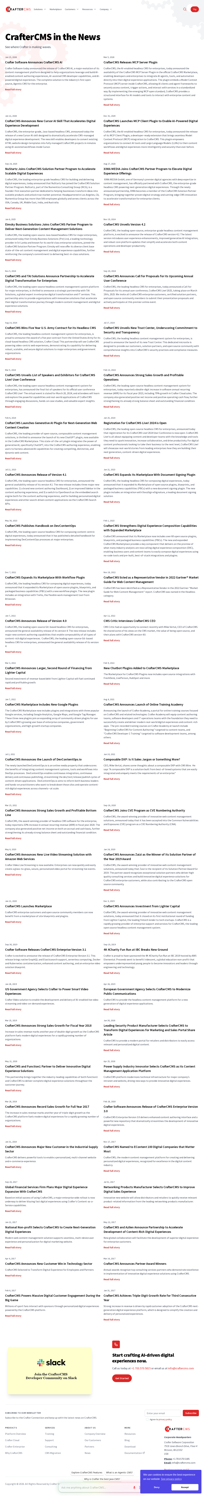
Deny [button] (157, 1487)
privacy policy (165, 1419)
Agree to (161, 1419)
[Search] (185, 9)
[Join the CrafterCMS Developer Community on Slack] (50, 1370)
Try (194, 9)
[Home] (18, 9)
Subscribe (190, 1413)
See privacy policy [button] (171, 1479)
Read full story (13, 89)
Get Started (122, 1378)
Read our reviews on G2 (176, 1469)
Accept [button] (185, 1487)
